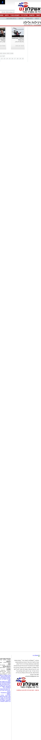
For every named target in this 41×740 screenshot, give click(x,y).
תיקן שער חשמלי (6, 700)
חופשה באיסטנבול (6, 692)
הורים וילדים (7, 685)
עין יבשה (7, 689)
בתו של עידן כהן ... (19, 41)
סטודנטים (5, 696)
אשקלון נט (37, 25)
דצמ (4, 56)
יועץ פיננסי (7, 690)
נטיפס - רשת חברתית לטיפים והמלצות (28, 690)
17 (15, 58)
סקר (9, 664)
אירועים (21, 18)
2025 (8, 53)
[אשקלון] (28, 13)
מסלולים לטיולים (6, 682)
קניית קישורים (7, 675)
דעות (9, 671)
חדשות (31, 15)
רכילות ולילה (28, 25)
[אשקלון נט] (36, 655)
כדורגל (9, 670)
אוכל (9, 660)
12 (2, 58)
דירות (4, 687)
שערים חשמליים (6, 679)
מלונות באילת (6, 677)
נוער (4, 672)
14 (7, 58)
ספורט (9, 665)
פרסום (7, 701)
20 (23, 58)
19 (20, 58)
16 (12, 58)
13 (4, 58)
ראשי (38, 15)
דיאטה (8, 684)
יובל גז (2, 695)
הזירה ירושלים (4, 699)
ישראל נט (8, 695)
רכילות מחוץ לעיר (11, 18)
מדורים (9, 672)
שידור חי (24, 15)
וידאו (7, 15)
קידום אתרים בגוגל (5, 676)
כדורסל (3, 670)
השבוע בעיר (15, 15)
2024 (4, 53)
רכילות (37, 18)
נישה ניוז (8, 681)
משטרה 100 (7, 662)
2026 (11, 53)
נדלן (5, 660)
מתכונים (4, 684)
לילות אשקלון (29, 18)
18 (17, 58)
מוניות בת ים (7, 697)
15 (9, 58)
